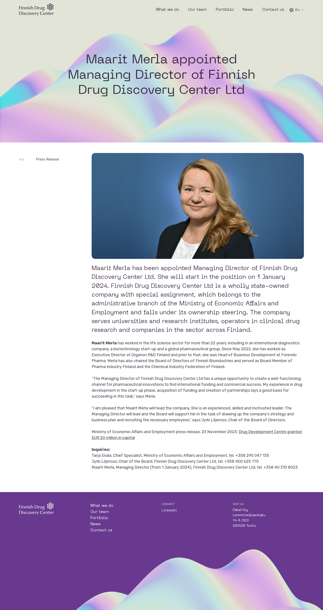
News (248, 10)
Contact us (273, 10)
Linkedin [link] (169, 510)
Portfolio (225, 10)
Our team (197, 10)
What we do (167, 10)
